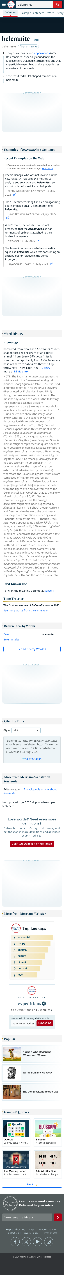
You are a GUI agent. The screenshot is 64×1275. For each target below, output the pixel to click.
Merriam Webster (10, 1203)
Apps (32, 1229)
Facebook (15, 1241)
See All (31, 1184)
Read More (47, 168)
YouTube (37, 1241)
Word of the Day (32, 997)
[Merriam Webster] (32, 990)
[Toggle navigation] (3, 4)
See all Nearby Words (31, 649)
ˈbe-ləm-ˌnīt (27, 46)
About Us (20, 1229)
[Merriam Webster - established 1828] (11, 4)
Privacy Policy (31, 1232)
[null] (44, 1004)
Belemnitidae (11, 639)
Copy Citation (33, 759)
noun (36, 39)
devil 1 (22, 371)
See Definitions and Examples (30, 1010)
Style (6, 730)
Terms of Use (49, 1232)
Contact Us (13, 1232)
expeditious (29, 1003)
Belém (7, 634)
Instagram (48, 1241)
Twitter (26, 1241)
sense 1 (49, 590)
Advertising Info (47, 1229)
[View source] (14, 194)
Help (9, 1229)
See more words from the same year (25, 610)
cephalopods (42, 53)
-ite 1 (46, 367)
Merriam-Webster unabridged (32, 844)
